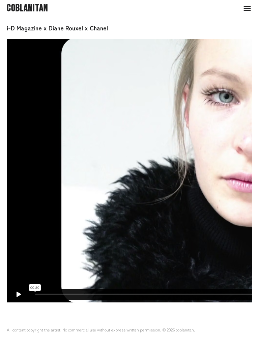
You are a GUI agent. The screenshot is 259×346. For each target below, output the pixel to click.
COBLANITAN (27, 8)
